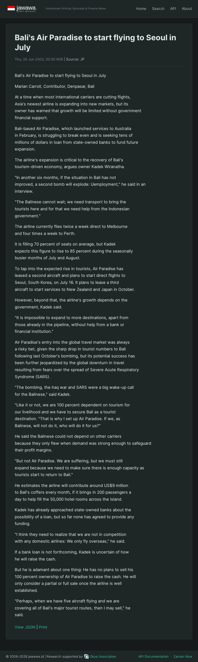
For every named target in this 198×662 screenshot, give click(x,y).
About (187, 8)
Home (141, 8)
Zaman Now (182, 656)
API (173, 8)
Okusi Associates (103, 656)
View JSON (25, 627)
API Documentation (153, 656)
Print (43, 627)
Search (158, 8)
